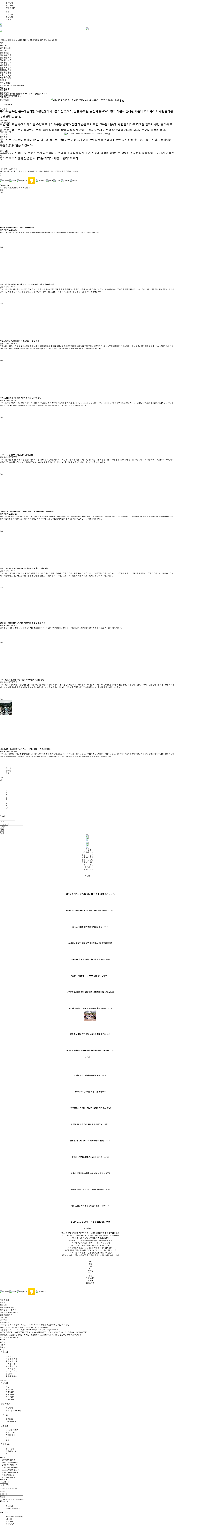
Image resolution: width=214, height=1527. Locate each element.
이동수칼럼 (4, 97)
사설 (7, 1387)
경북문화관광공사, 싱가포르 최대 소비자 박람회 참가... (90, 1248)
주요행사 (9, 1408)
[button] (1, 190)
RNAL (90, 1273)
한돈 (90, 1276)
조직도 (2, 1303)
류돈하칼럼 (4, 100)
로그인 (8, 12)
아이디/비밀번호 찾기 (14, 1508)
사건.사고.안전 (5, 78)
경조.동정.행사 (5, 83)
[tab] (107, 1352)
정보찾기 (9, 17)
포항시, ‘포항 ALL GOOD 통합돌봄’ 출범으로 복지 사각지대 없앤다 (90, 1255)
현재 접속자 (8, 1460)
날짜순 (8, 771)
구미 (90, 1261)
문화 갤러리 (52, 40)
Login (2, 1497)
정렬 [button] (1, 777)
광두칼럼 (9, 1389)
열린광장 (43, 40)
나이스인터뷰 (11, 1422)
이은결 (90, 1281)
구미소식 (7, 48)
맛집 (7, 1440)
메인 (1, 43)
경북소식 (11, 40)
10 (7, 808)
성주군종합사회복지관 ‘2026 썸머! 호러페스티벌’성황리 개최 (90, 1250)
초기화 (8, 768)
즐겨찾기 (9, 3)
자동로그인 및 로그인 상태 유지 (13, 1499)
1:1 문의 (9, 1519)
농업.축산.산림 (5, 73)
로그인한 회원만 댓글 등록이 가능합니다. (16, 188)
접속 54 (9, 19)
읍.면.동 (3, 80)
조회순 (8, 773)
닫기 (2, 833)
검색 (2, 830)
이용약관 (3, 1305)
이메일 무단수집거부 (8, 1310)
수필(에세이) (11, 1451)
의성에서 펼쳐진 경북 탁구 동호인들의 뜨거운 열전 (90, 1240)
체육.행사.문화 (5, 70)
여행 (7, 1437)
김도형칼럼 (10, 1392)
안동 (90, 1264)
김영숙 (90, 1271)
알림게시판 (8, 104)
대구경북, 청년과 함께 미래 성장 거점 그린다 (90, 1243)
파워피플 (3, 120)
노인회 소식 (4, 134)
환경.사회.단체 (5, 68)
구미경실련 (90, 1278)
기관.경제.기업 (5, 65)
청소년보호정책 (6, 1315)
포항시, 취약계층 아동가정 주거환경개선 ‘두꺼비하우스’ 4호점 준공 (90, 1235)
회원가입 (9, 15)
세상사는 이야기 (12, 1430)
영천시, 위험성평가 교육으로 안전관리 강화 (90, 1245)
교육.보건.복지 (5, 75)
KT (90, 1269)
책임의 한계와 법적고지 (9, 1312)
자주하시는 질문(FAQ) (14, 1516)
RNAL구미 (90, 1283)
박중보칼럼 (10, 1394)
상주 (90, 1266)
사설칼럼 (19, 40)
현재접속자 (10, 1524)
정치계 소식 (4, 137)
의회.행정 (3, 63)
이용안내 (3, 1317)
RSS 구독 (9, 5)
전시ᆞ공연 (10, 1449)
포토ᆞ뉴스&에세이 (13, 1411)
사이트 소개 (4, 1300)
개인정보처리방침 (7, 1307)
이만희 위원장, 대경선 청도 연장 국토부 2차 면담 (90, 1253)
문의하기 (3, 1320)
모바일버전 (4, 1322)
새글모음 (9, 1521)
